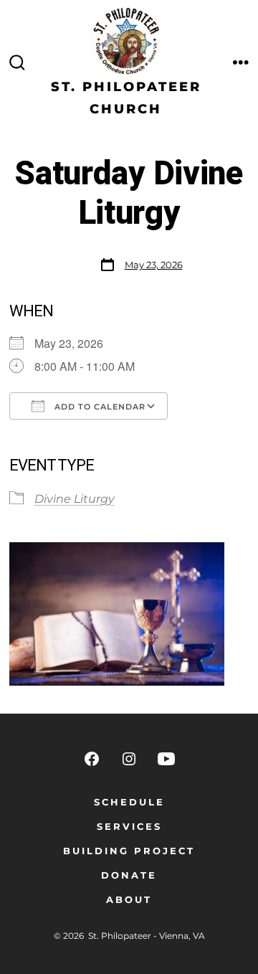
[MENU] (240, 63)
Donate (129, 875)
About (129, 899)
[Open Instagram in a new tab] (129, 759)
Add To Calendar (98, 407)
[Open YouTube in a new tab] (166, 759)
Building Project (129, 851)
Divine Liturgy (74, 499)
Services (129, 826)
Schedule (129, 802)
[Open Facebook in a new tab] (92, 759)
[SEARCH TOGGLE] (17, 63)
